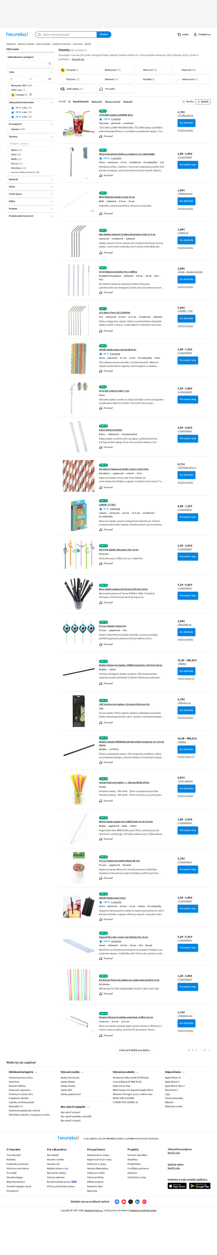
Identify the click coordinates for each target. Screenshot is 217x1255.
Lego (167, 1094)
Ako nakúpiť (53, 1155)
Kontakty (11, 1159)
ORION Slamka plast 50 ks (112, 898)
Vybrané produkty (124, 1072)
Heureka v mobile (55, 1159)
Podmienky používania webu (142, 1210)
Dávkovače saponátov (20, 1090)
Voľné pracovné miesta (18, 1168)
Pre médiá (11, 1173)
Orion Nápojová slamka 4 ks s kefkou (118, 272)
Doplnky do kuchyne (62, 44)
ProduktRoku (134, 1164)
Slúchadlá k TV (16, 1106)
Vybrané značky (70, 1072)
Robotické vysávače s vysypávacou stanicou (30, 1114)
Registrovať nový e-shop (99, 1159)
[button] (26, 63)
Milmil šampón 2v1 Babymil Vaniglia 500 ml (133, 1090)
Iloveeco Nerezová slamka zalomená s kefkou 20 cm (126, 1017)
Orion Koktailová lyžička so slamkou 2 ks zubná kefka (127, 154)
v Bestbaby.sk (184, 624)
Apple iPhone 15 (173, 1077)
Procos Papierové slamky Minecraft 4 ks (119, 861)
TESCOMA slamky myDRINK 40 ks (116, 115)
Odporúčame (173, 1072)
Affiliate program (95, 1182)
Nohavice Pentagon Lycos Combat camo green (134, 1094)
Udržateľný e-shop (136, 1177)
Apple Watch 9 (172, 1082)
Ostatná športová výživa (21, 1077)
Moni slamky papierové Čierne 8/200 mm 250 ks (123, 589)
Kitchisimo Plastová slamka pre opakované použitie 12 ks (129, 980)
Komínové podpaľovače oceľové (24, 1110)
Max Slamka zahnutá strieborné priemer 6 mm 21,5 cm (127, 234)
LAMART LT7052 (107, 504)
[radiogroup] (30, 112)
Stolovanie (77, 44)
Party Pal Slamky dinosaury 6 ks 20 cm (118, 549)
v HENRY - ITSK (185, 311)
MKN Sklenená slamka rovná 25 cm (117, 197)
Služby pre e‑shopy (96, 1164)
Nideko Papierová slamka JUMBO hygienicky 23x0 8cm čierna (130, 665)
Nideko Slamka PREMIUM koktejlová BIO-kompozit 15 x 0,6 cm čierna (131, 743)
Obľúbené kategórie (21, 1072)
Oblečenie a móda (173, 1106)
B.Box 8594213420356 (110, 430)
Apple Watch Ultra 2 (174, 1086)
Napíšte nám (174, 1153)
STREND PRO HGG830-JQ (125, 1102)
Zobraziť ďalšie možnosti (23, 172)
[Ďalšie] (209, 1050)
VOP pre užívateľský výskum (61, 1186)
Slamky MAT (66, 1090)
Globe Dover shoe (121, 1086)
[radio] (9, 108)
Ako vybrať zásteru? (70, 1112)
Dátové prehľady (95, 1177)
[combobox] (66, 34)
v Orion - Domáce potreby (190, 272)
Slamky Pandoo (68, 1086)
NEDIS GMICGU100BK (123, 1098)
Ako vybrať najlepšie (73, 1107)
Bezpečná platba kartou (59, 1182)
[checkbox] (9, 85)
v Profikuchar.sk (185, 115)
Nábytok (169, 1102)
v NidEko (182, 664)
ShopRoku (132, 1159)
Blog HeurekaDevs (16, 1182)
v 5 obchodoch (185, 353)
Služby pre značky (96, 1173)
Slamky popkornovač (71, 1094)
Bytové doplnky (43, 44)
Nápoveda (92, 1191)
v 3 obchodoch (185, 157)
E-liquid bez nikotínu (19, 1098)
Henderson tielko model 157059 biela (131, 1077)
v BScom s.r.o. (184, 703)
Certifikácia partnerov (138, 1168)
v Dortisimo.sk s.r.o (187, 467)
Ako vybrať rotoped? (71, 1120)
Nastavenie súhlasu (56, 1173)
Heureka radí (53, 1164)
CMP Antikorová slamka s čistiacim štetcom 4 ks (124, 704)
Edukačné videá (94, 1186)
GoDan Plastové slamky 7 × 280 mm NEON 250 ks (124, 782)
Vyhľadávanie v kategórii (21, 57)
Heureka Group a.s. (93, 1210)
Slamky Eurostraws (70, 1077)
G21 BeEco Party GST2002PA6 (114, 312)
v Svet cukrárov (185, 781)
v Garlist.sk (183, 233)
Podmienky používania (17, 1164)
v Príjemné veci (185, 193)
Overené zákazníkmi (137, 1155)
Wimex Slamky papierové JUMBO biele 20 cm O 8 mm (126, 821)
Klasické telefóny (17, 1086)
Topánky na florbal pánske (21, 1102)
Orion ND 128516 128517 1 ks (114, 391)
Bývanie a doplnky (26, 44)
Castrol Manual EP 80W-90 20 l (127, 1082)
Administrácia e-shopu (98, 1155)
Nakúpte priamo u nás (57, 1168)
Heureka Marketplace (97, 1168)
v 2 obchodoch (185, 392)
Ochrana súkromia (55, 1177)
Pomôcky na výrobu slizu (21, 1094)
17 (204, 1050)
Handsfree (14, 1082)
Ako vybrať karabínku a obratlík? (76, 1116)
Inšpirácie (132, 1173)
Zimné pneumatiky (174, 1098)
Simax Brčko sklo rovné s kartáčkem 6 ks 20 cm (123, 937)
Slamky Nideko (68, 1082)
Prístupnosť (12, 1191)
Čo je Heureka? (14, 1155)
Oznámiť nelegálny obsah (19, 1186)
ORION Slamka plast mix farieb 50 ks (117, 349)
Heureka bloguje (15, 1177)
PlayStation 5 (171, 1090)
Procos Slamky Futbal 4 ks (112, 626)
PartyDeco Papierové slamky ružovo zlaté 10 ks (124, 469)
